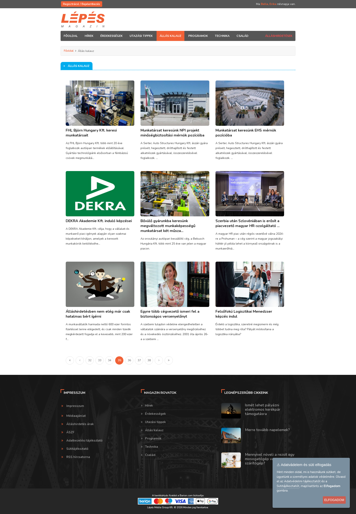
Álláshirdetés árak (80, 424)
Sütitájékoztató (77, 449)
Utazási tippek (155, 422)
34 (109, 360)
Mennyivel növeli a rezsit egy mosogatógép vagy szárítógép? (269, 459)
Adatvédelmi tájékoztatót (302, 481)
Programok (153, 438)
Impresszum (75, 406)
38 (149, 360)
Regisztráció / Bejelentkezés (81, 4)
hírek (89, 36)
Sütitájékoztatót (288, 486)
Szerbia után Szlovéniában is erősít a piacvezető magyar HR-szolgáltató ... (247, 223)
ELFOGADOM (334, 500)
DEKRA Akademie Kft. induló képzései (99, 220)
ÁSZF (70, 432)
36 (129, 360)
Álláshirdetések (278, 36)
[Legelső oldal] (70, 360)
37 (139, 360)
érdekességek (111, 36)
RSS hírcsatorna (78, 457)
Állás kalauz (154, 430)
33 (99, 360)
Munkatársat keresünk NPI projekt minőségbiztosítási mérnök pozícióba (172, 133)
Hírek (149, 405)
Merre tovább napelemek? (267, 429)
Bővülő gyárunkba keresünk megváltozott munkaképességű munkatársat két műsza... (168, 225)
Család (150, 455)
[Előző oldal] (80, 360)
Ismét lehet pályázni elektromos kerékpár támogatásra (262, 409)
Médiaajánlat (76, 416)
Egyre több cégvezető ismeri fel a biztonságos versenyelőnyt (170, 314)
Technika (151, 447)
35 (119, 360)
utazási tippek (141, 36)
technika (222, 36)
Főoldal (71, 36)
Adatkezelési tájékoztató (84, 440)
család (242, 36)
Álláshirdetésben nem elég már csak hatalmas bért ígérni (98, 314)
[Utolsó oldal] (169, 360)
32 (89, 360)
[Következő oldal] (159, 360)
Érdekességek (155, 414)
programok (198, 36)
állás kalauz (170, 36)
